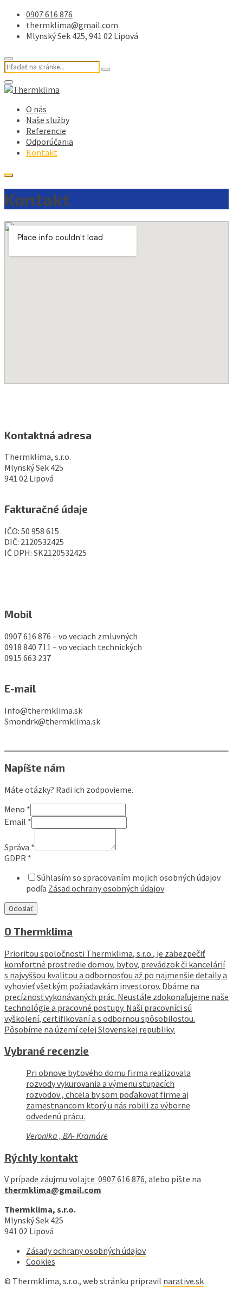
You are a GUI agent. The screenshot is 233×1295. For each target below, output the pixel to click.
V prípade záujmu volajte (51, 1179)
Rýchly (41, 1157)
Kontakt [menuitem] (41, 152)
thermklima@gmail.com (72, 25)
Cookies (40, 1261)
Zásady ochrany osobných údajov (86, 1250)
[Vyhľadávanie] (105, 69)
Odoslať (21, 908)
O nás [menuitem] (36, 109)
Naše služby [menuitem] (47, 119)
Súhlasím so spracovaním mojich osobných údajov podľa (123, 883)
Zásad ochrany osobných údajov (106, 888)
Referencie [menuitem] (46, 130)
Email (17, 821)
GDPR (17, 857)
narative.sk (183, 1280)
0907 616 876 (49, 14)
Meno (17, 809)
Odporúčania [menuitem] (49, 141)
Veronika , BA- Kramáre (67, 1135)
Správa (19, 847)
